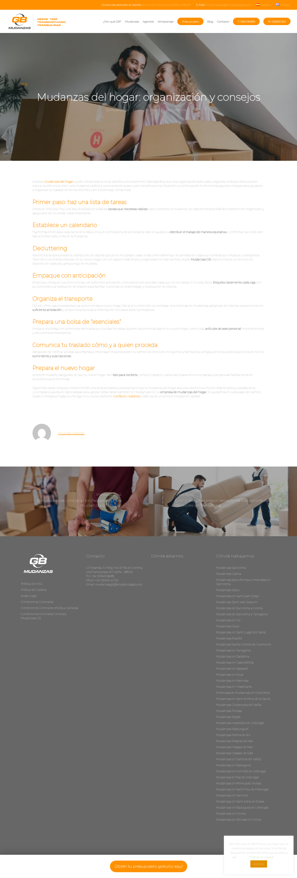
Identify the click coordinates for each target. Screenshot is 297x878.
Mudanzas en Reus (229, 674)
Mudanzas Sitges (228, 717)
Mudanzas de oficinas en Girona (238, 819)
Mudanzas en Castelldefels (235, 662)
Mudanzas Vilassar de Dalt (234, 753)
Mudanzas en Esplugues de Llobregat (242, 807)
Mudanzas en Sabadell (232, 668)
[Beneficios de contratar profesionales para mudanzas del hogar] (74, 501)
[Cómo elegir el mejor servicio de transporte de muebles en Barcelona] (222, 501)
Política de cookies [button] (261, 857)
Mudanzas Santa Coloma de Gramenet (243, 644)
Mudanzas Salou (227, 590)
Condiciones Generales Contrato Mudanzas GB (43, 616)
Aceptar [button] (258, 864)
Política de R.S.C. (32, 583)
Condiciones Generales (37, 602)
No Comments (176, 110)
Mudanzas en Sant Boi (232, 795)
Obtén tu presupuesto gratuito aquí (149, 866)
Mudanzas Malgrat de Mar (234, 741)
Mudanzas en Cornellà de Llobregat (241, 771)
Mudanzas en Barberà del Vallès (238, 759)
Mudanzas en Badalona (232, 656)
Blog (24, 84)
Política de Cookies (33, 590)
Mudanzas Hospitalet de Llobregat (240, 723)
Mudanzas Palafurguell (232, 729)
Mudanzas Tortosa (229, 711)
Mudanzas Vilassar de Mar (234, 747)
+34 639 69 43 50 (106, 580)
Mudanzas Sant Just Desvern (237, 602)
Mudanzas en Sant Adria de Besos (240, 801)
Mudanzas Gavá (227, 626)
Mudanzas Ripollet (229, 638)
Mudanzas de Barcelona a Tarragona (242, 614)
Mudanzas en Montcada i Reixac (239, 783)
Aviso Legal (28, 596)
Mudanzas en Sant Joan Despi (237, 596)
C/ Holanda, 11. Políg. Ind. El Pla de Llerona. (114, 567)
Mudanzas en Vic (228, 620)
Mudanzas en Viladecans (234, 686)
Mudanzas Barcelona (231, 567)
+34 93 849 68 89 (102, 576)
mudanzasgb (119, 110)
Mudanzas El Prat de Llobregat (237, 777)
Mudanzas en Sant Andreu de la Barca (243, 698)
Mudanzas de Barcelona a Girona (239, 608)
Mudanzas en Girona (231, 813)
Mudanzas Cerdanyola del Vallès (238, 705)
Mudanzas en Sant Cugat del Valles (241, 632)
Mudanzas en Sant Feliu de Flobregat (242, 789)
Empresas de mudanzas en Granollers (243, 692)
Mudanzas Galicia (228, 573)
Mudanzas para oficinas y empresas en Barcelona (243, 582)
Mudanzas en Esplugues (233, 765)
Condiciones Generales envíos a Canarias (49, 608)
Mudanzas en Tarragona (233, 650)
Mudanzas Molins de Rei (233, 735)
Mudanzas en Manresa (232, 680)
